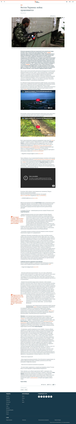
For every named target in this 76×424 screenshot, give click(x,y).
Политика (8, 398)
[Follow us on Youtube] (44, 397)
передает (25, 89)
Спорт (7, 406)
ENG (70, 1)
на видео (28, 64)
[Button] (52, 16)
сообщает (22, 318)
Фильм (23, 398)
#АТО (50, 264)
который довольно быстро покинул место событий (44, 159)
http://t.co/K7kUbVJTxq (41, 195)
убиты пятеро (37, 148)
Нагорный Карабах (9, 410)
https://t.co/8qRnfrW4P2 (25, 195)
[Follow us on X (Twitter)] (41, 397)
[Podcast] (51, 397)
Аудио (23, 402)
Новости (7, 396)
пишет (52, 140)
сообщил (49, 52)
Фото (23, 400)
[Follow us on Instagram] (46, 397)
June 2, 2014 (40, 153)
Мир (21, 5)
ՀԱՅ (73, 1)
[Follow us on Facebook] (39, 397)
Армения (8, 408)
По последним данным (35, 147)
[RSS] (49, 397)
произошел (51, 310)
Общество (8, 400)
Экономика (8, 402)
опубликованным (34, 377)
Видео (23, 396)
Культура (7, 404)
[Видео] (66, 1)
